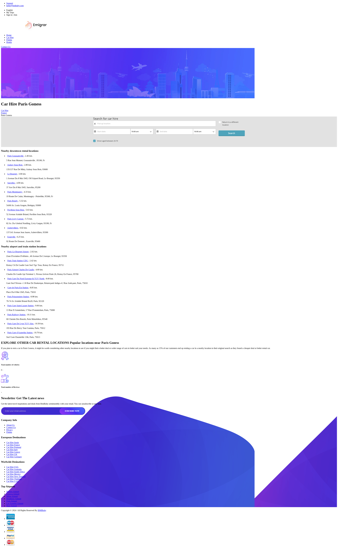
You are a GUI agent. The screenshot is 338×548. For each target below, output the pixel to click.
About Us (10, 425)
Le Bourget (12, 174)
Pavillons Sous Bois (16, 210)
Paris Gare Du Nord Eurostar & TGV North (26, 279)
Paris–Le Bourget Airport (18, 252)
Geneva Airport (12, 494)
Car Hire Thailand (14, 479)
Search (231, 133)
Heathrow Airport (13, 499)
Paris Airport (11, 501)
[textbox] (154, 123)
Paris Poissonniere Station (18, 296)
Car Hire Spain (12, 442)
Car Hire (10, 37)
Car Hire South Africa (15, 472)
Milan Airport (12, 496)
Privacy (9, 430)
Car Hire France (13, 445)
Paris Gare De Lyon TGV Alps (20, 323)
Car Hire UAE (12, 481)
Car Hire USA (12, 467)
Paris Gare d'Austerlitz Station (20, 332)
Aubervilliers (13, 228)
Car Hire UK (11, 454)
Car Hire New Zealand (15, 476)
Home (8, 35)
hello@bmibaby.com (15, 5)
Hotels (9, 42)
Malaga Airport (12, 491)
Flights (9, 40)
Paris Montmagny (15, 192)
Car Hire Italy (12, 450)
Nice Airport (11, 506)
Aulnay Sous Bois (15, 165)
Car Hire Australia (14, 469)
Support (9, 3)
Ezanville (11, 237)
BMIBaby (42, 510)
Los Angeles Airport (14, 503)
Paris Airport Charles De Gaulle (20, 270)
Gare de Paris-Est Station (18, 287)
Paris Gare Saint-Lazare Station (20, 305)
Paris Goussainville (15, 156)
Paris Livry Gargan (15, 219)
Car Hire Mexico (13, 474)
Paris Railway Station (16, 314)
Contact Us (5, 47)
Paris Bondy (12, 201)
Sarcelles (11, 183)
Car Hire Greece (13, 452)
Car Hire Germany (14, 457)
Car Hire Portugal (13, 447)
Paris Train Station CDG (17, 261)
